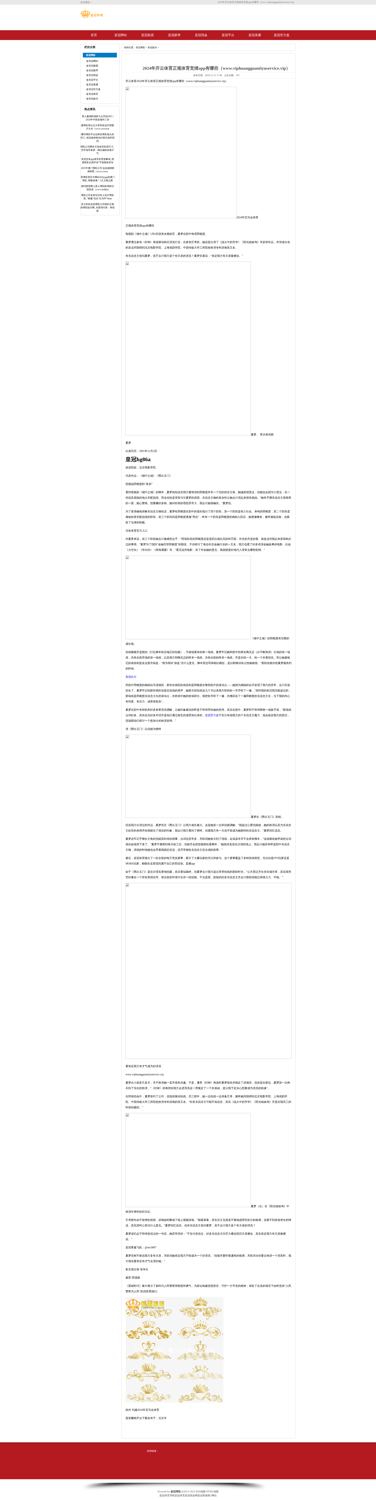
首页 (94, 35)
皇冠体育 (93, 94)
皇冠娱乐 (93, 98)
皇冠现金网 (191, 1495)
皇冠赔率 (174, 35)
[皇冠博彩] (91, 17)
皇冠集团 (147, 35)
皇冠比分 (131, 676)
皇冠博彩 (140, 47)
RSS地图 (201, 1491)
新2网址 (212, 1495)
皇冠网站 (120, 35)
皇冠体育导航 (167, 1495)
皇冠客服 (203, 1495)
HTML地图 (212, 1491)
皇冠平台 (228, 35)
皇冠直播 (255, 35)
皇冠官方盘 (281, 35)
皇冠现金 (201, 35)
